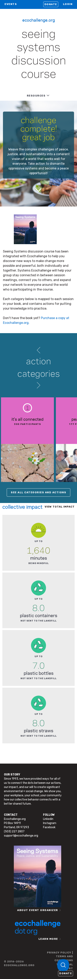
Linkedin (48, 819)
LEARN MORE (48, 938)
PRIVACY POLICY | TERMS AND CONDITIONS (60, 956)
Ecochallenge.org (38, 20)
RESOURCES (36, 95)
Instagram (49, 823)
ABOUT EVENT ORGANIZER (37, 910)
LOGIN (68, 4)
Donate (50, 4)
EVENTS (11, 4)
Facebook (49, 827)
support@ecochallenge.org (21, 835)
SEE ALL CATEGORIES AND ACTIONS (38, 492)
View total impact (60, 506)
